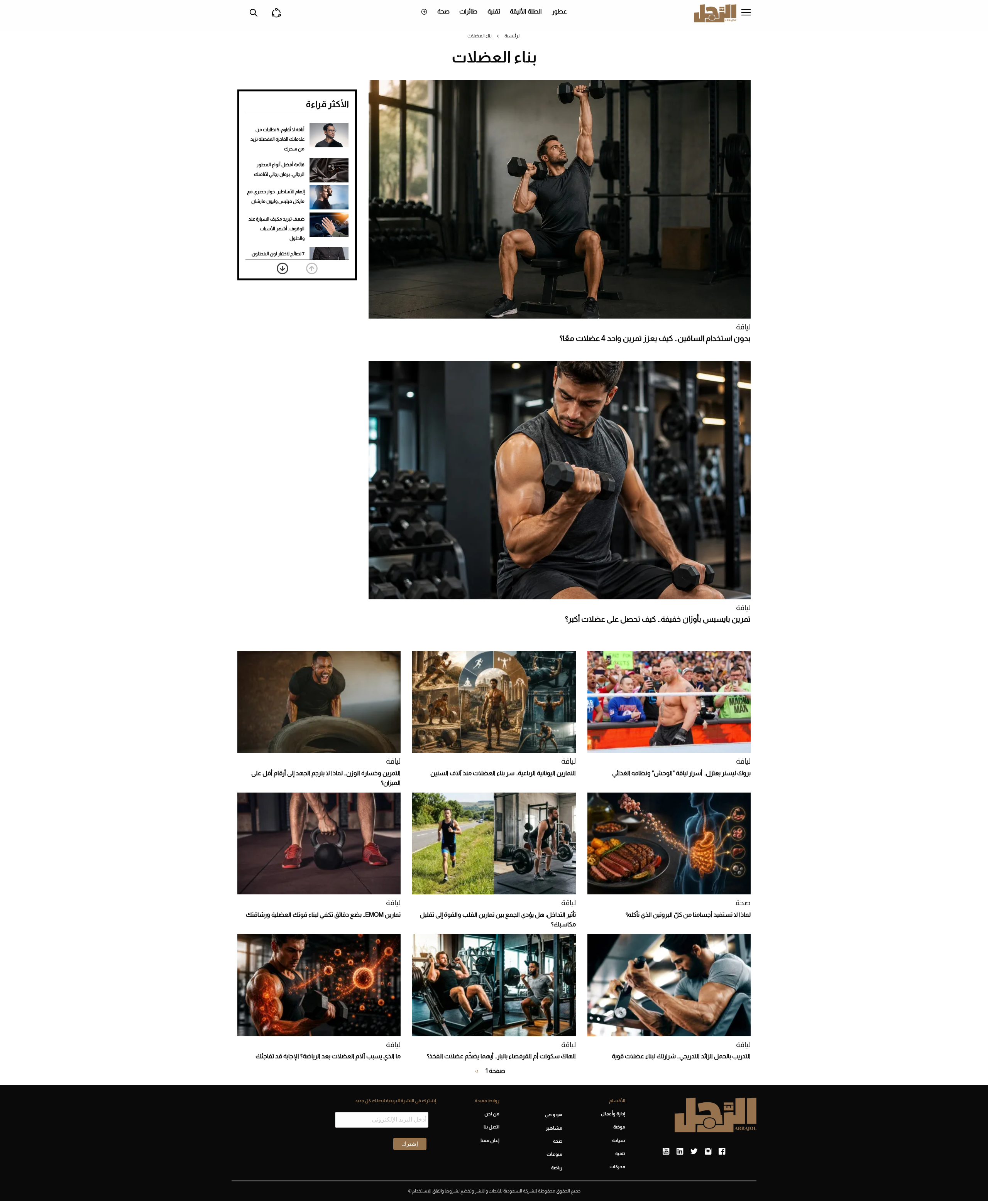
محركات (617, 1166)
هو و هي (553, 1114)
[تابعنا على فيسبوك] (722, 1152)
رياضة (556, 1168)
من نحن (491, 1114)
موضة (619, 1127)
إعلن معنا (489, 1140)
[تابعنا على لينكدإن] (680, 1152)
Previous (312, 268)
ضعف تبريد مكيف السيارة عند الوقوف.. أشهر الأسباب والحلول (277, 228)
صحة (443, 11)
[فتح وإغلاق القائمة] (746, 13)
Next (282, 268)
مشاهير (554, 1128)
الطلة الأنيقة (526, 11)
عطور (559, 11)
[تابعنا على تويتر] (693, 1152)
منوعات (554, 1154)
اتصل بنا (491, 1127)
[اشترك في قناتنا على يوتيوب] (666, 1152)
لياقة (743, 327)
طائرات (468, 11)
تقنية (493, 11)
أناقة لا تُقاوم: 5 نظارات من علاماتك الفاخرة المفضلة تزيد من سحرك (277, 139)
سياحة (618, 1140)
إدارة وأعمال (613, 1114)
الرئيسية (512, 36)
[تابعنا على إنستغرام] (708, 1152)
